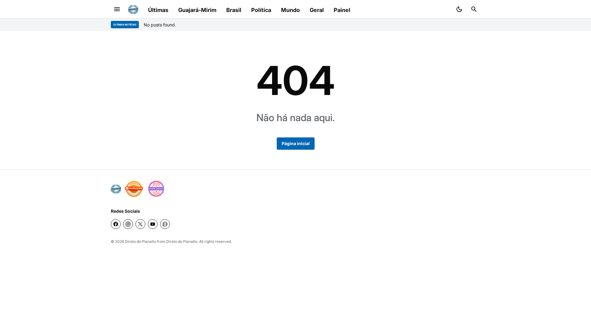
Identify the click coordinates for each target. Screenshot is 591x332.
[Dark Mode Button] (459, 9)
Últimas (158, 10)
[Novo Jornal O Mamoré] (133, 9)
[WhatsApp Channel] (165, 224)
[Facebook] (116, 224)
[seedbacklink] (134, 189)
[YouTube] (153, 224)
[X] (140, 224)
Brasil (233, 10)
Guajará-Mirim (197, 10)
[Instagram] (128, 224)
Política (261, 10)
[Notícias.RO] (116, 189)
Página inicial (296, 143)
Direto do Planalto (140, 241)
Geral (317, 10)
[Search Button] (474, 9)
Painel (342, 10)
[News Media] (156, 189)
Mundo (290, 10)
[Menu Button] (117, 9)
